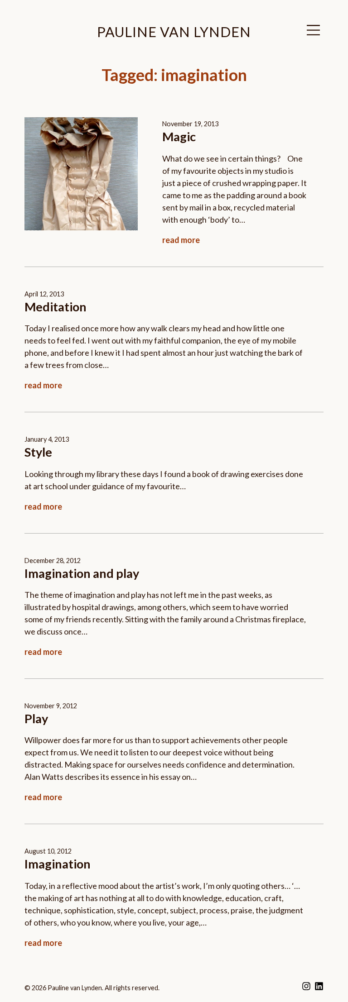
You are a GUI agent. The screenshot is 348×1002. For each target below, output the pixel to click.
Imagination (57, 863)
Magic (179, 136)
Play (36, 718)
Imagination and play (81, 573)
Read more (181, 240)
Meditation (55, 306)
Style (38, 451)
